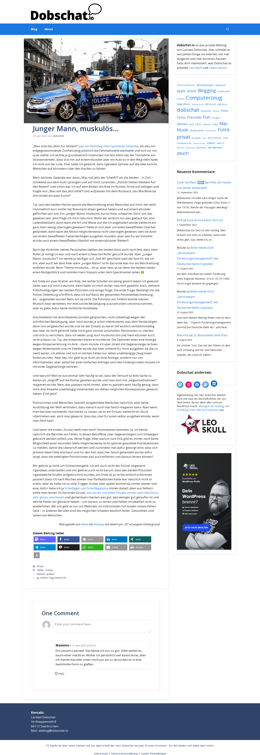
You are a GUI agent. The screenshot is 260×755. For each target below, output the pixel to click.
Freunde (194, 117)
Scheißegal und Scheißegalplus (86, 488)
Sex (204, 138)
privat (183, 136)
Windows (201, 147)
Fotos (181, 117)
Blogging (207, 90)
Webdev (180, 148)
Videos (211, 143)
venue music (199, 143)
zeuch (183, 153)
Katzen (206, 124)
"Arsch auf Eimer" (186, 85)
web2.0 (220, 143)
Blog (34, 29)
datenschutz (198, 104)
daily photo (183, 104)
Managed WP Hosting (211, 406)
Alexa (84, 524)
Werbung (190, 147)
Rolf (179, 220)
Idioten (182, 124)
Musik (182, 130)
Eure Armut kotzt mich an (205, 220)
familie (216, 111)
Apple (181, 91)
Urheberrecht (184, 143)
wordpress (215, 147)
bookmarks (224, 91)
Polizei (49, 570)
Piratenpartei (197, 130)
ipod (191, 124)
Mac (223, 123)
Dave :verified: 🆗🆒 (190, 182)
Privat (40, 566)
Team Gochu (218, 68)
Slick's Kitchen (214, 137)
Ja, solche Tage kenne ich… (52, 577)
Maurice (183, 335)
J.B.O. (199, 124)
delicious (222, 104)
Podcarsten (210, 130)
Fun (206, 117)
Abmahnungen (205, 85)
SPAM (225, 138)
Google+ (216, 118)
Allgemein (220, 85)
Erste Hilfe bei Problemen (203, 409)
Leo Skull (195, 68)
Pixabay (99, 524)
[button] (228, 29)
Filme (224, 111)
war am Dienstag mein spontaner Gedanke (108, 146)
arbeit (192, 91)
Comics (180, 98)
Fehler (40, 570)
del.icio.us (210, 104)
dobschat (188, 109)
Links (215, 124)
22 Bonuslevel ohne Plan (210, 335)
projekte (196, 137)
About (48, 29)
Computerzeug (204, 97)
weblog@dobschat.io (53, 731)
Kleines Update (45, 574)
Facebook (206, 110)
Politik (224, 130)
